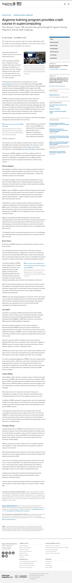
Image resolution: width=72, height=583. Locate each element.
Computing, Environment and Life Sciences (58, 105)
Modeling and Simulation (36, 526)
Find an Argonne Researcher (25, 551)
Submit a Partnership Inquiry (58, 86)
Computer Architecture (17, 529)
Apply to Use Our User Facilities (52, 545)
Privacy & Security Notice (34, 577)
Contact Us (21, 557)
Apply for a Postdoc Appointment (52, 553)
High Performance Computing (23, 526)
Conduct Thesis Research (50, 551)
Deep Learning (5, 530)
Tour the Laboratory (23, 545)
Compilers (19, 530)
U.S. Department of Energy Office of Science (39, 573)
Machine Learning (40, 529)
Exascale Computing (54, 109)
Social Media (53, 58)
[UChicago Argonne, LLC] (7, 576)
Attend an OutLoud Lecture (25, 547)
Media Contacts (54, 42)
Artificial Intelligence (6, 529)
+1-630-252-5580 (53, 69)
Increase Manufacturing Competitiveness (28, 561)
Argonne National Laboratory (23, 15)
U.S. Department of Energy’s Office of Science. (18, 511)
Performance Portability (19, 528)
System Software (13, 530)
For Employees (32, 579)
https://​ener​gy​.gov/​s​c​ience (8, 519)
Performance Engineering (8, 528)
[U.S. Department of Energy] (21, 576)
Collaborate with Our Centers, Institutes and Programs (56, 547)
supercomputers (7, 84)
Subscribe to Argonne (24, 549)
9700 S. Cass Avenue (7, 545)
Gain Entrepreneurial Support (25, 567)
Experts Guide (54, 45)
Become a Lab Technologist (51, 549)
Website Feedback (23, 553)
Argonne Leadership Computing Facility (57, 112)
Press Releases (54, 48)
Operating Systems (27, 530)
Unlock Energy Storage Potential (26, 563)
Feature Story (6, 15)
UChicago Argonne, (38, 509)
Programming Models (37, 530)
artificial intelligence (31, 149)
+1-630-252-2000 (6, 549)
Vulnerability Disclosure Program (36, 575)
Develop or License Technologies (26, 565)
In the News (53, 55)
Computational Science (11, 526)
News (51, 39)
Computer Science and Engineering (33, 528)
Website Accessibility (24, 555)
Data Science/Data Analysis (29, 529)
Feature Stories (54, 52)
